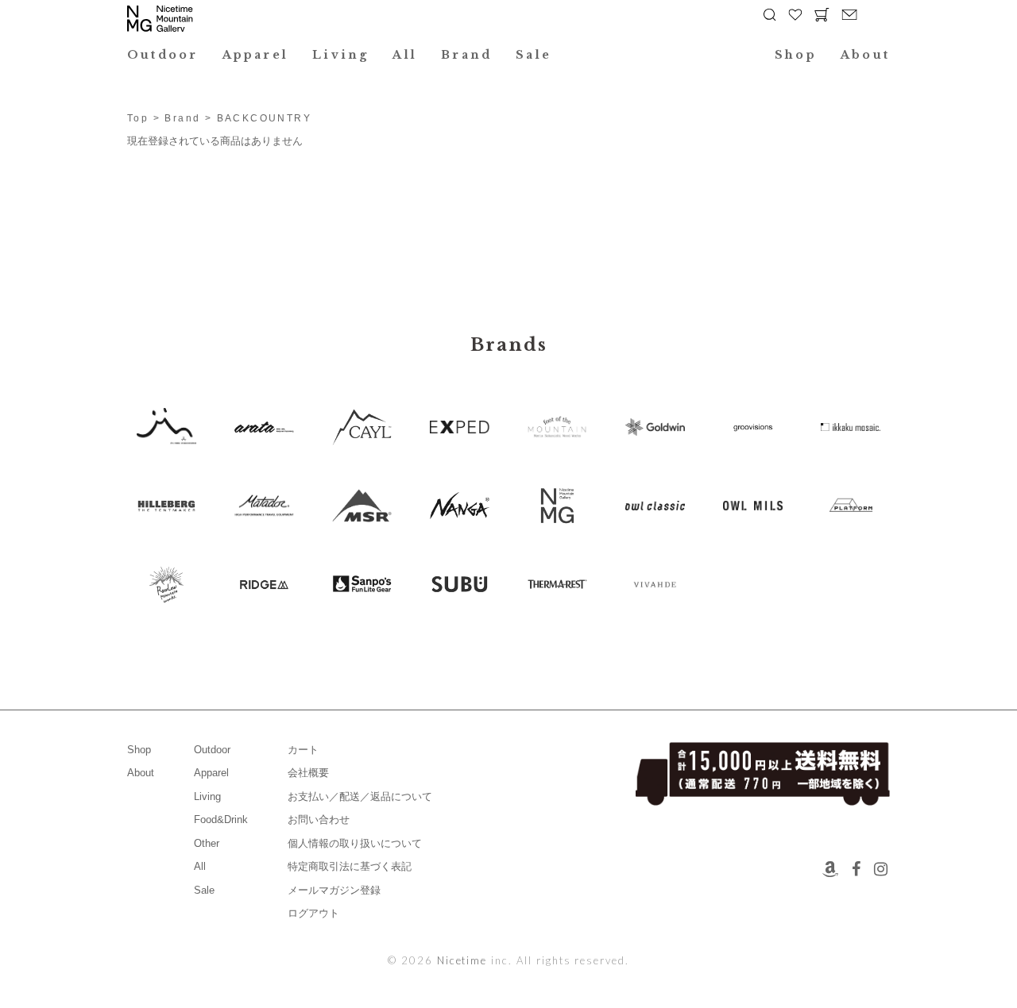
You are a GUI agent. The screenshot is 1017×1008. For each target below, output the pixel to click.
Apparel (255, 55)
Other (206, 843)
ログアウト (313, 913)
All (404, 55)
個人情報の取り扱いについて (355, 843)
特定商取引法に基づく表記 (350, 866)
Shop (796, 55)
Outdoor (163, 55)
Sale (533, 55)
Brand (466, 55)
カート (303, 750)
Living (340, 55)
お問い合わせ (319, 819)
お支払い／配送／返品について (360, 796)
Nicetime (462, 960)
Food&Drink (221, 819)
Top (138, 118)
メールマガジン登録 (334, 890)
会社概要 (308, 773)
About (865, 55)
